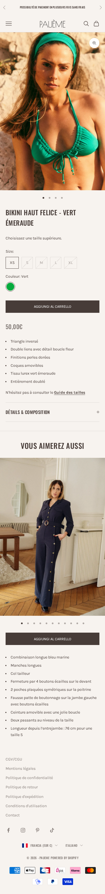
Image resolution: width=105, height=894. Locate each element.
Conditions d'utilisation (26, 806)
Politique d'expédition (24, 796)
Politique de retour (22, 787)
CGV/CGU (14, 759)
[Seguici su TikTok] (52, 830)
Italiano (71, 845)
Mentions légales (21, 768)
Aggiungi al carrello (52, 306)
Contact (13, 815)
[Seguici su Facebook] (8, 830)
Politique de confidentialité (29, 777)
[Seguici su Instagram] (23, 830)
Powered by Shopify (64, 857)
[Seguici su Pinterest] (37, 830)
